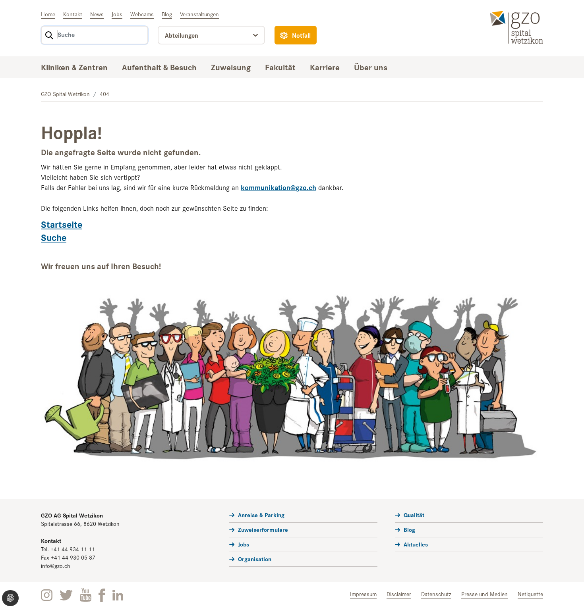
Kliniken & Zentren (74, 67)
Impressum (363, 594)
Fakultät (280, 67)
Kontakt (72, 14)
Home (48, 14)
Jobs (117, 14)
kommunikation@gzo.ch (278, 187)
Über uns (370, 67)
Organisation (254, 558)
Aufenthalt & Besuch (159, 67)
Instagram (46, 595)
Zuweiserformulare (263, 529)
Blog (167, 14)
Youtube (85, 595)
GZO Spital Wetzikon (65, 94)
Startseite (61, 224)
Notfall (301, 35)
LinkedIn (117, 595)
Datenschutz (436, 594)
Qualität (414, 514)
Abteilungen (181, 35)
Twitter (66, 595)
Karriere (325, 67)
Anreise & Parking (261, 514)
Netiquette (530, 594)
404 (104, 94)
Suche (53, 237)
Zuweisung (231, 67)
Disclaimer (399, 594)
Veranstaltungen (199, 14)
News (97, 14)
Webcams (142, 14)
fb (102, 595)
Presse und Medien (484, 594)
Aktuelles (416, 544)
